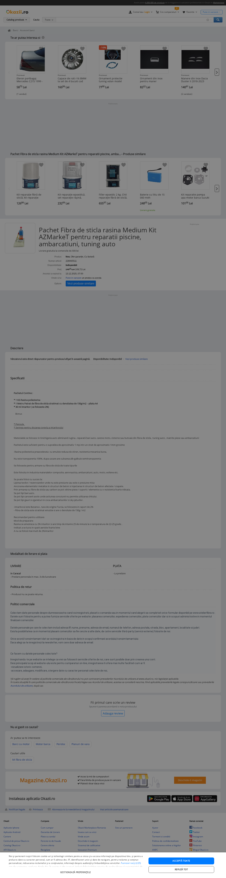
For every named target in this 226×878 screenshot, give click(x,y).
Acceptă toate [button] (181, 860)
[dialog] (113, 865)
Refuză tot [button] (181, 869)
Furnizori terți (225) (131, 863)
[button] (76, 870)
